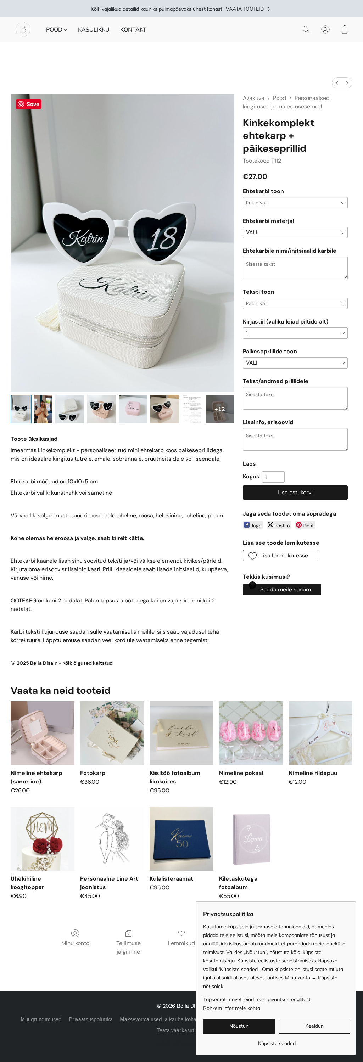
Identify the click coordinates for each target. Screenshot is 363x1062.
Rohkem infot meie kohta (231, 1008)
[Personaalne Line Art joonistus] (112, 839)
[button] (23, 29)
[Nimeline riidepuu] (320, 733)
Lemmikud (181, 943)
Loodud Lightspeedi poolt (181, 1043)
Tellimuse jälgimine (128, 947)
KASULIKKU (94, 29)
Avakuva (253, 98)
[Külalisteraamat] (181, 839)
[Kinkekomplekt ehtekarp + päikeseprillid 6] (192, 409)
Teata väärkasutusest (182, 1031)
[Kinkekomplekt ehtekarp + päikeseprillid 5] (164, 409)
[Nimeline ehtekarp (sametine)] (42, 733)
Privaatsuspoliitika (91, 1020)
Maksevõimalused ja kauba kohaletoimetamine (175, 1020)
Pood (279, 98)
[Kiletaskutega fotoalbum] (251, 839)
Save (33, 104)
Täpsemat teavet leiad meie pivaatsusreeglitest (257, 999)
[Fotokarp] (112, 733)
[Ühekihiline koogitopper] (42, 839)
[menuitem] (337, 83)
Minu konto (75, 943)
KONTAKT (133, 29)
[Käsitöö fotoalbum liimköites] (181, 733)
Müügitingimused (41, 1020)
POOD (55, 29)
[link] (249, 9)
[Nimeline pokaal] (251, 733)
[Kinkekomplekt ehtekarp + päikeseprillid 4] (133, 409)
